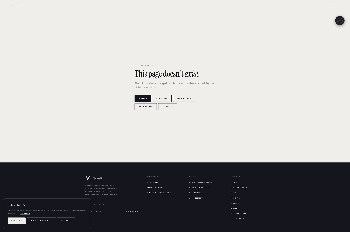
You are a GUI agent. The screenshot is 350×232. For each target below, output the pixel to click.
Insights (235, 198)
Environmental (145, 107)
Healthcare (162, 98)
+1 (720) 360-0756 (239, 219)
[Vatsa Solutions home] (18, 5)
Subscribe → (132, 211)
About (288, 5)
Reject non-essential (41, 221)
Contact (313, 5)
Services (252, 5)
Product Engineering (199, 188)
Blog (278, 5)
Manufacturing (184, 98)
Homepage (143, 98)
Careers (300, 5)
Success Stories (239, 188)
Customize (66, 221)
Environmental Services (159, 193)
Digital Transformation (200, 183)
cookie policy (25, 213)
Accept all (16, 221)
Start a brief (331, 5)
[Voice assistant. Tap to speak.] (340, 20)
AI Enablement (196, 198)
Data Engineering (197, 193)
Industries (235, 5)
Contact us (168, 107)
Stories (267, 5)
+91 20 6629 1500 (238, 213)
